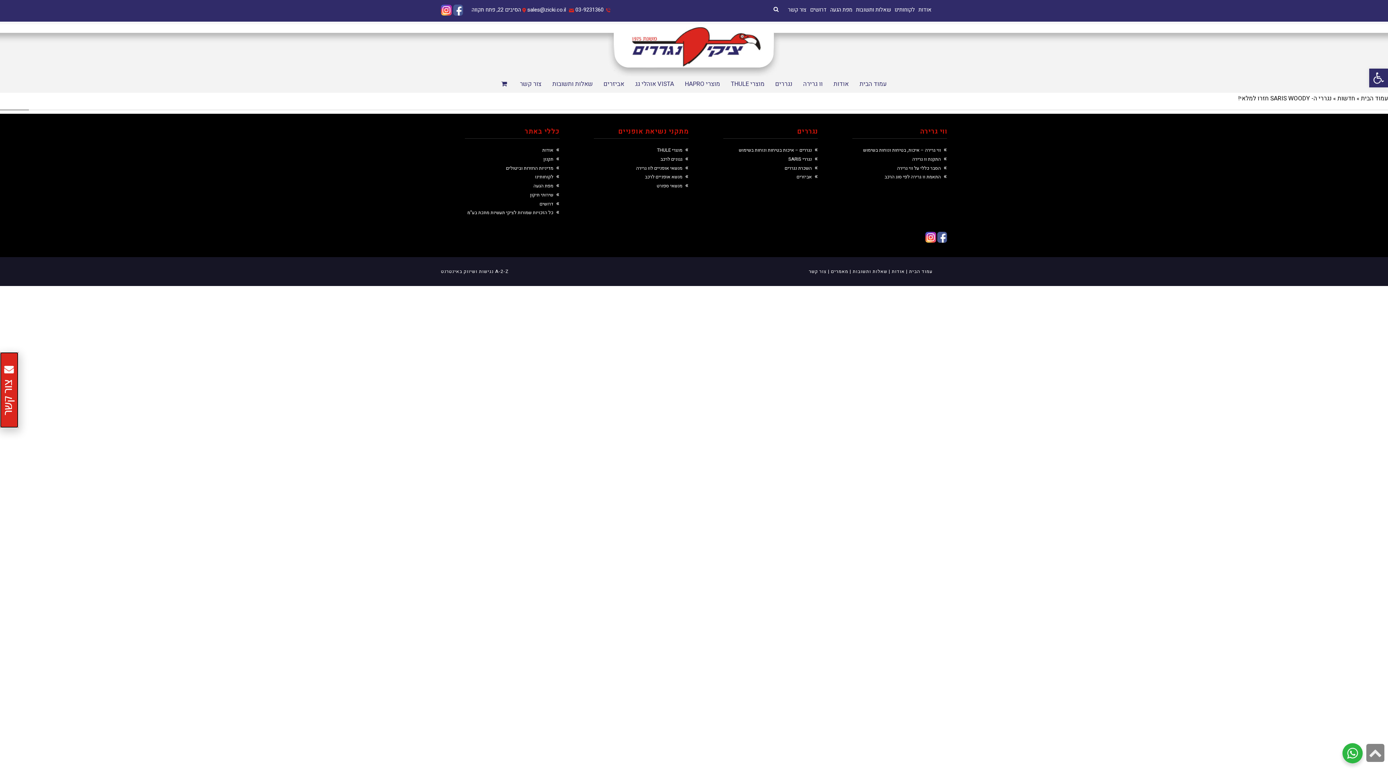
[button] (1378, 78)
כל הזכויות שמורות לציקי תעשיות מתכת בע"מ (510, 212)
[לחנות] (505, 84)
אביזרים (804, 176)
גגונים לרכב (671, 159)
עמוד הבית (1374, 98)
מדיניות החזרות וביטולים (529, 168)
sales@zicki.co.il (546, 10)
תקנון (548, 159)
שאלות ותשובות (873, 10)
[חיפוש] (776, 9)
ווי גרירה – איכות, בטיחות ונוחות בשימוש (902, 150)
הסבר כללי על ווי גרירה (919, 168)
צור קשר (797, 10)
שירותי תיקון (541, 194)
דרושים (818, 10)
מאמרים (839, 271)
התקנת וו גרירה (926, 159)
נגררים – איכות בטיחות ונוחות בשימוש (775, 150)
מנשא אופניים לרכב (663, 176)
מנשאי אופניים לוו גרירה (659, 168)
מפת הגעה (841, 10)
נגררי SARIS (800, 159)
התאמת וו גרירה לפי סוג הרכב (912, 176)
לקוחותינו (905, 10)
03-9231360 (589, 10)
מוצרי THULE (669, 150)
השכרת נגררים (798, 168)
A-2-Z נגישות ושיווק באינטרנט (475, 271)
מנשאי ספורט (669, 185)
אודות (924, 10)
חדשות (1346, 98)
